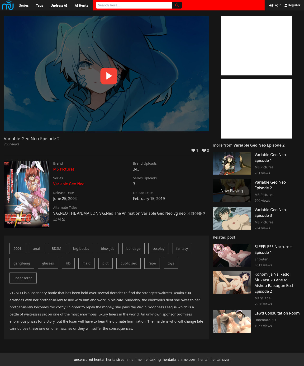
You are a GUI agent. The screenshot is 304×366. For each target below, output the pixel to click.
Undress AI (59, 5)
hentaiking (152, 359)
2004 (17, 248)
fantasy (182, 248)
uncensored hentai (89, 359)
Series (23, 5)
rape (152, 263)
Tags (39, 5)
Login (277, 5)
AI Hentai (82, 5)
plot (105, 263)
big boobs (81, 248)
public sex (128, 263)
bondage (133, 248)
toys (171, 263)
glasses (48, 263)
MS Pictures (64, 169)
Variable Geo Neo (69, 183)
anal (36, 248)
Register (294, 5)
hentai (203, 359)
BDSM (56, 248)
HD (68, 263)
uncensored (23, 278)
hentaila (169, 359)
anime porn (187, 359)
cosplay (158, 248)
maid (86, 263)
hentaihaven (220, 359)
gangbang (22, 263)
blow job (107, 248)
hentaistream (117, 359)
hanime (135, 359)
